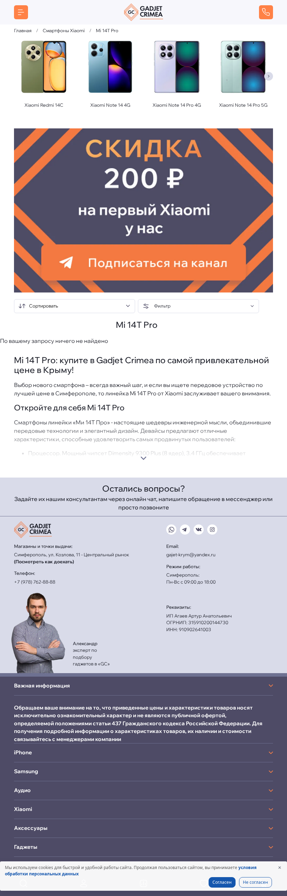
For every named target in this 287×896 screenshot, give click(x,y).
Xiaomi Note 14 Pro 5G (243, 105)
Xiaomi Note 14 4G (110, 105)
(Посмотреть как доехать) (44, 561)
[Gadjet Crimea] (143, 12)
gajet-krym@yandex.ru (191, 554)
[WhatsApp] (171, 529)
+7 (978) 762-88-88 (34, 582)
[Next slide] (268, 76)
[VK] (199, 529)
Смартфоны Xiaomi (64, 30)
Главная (22, 30)
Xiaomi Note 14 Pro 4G (177, 105)
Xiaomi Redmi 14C (43, 105)
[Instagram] (212, 529)
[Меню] (21, 12)
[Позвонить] (266, 12)
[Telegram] (185, 529)
